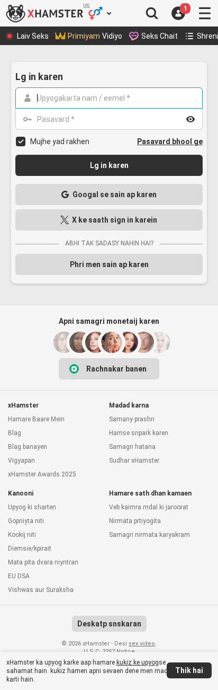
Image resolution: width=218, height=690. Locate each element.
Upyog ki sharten (32, 507)
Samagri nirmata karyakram (149, 534)
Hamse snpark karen (138, 433)
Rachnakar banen (116, 369)
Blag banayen (27, 446)
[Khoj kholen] (152, 13)
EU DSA (19, 576)
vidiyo (95, 36)
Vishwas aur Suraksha (41, 590)
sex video (142, 643)
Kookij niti (22, 534)
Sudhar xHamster (134, 460)
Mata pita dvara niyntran (43, 562)
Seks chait (159, 36)
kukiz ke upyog (137, 662)
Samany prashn (132, 419)
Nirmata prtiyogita (135, 521)
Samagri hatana (132, 446)
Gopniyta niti (26, 521)
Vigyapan (21, 460)
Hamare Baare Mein (36, 419)
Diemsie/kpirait (29, 548)
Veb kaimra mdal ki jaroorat (148, 507)
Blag (14, 433)
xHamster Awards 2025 (42, 474)
